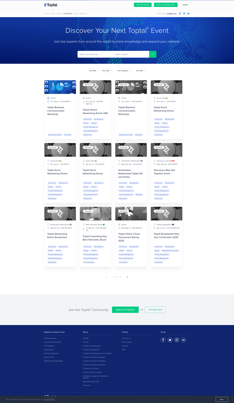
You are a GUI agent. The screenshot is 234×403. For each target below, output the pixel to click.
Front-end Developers (52, 342)
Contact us (171, 13)
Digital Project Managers (53, 361)
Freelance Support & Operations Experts (96, 377)
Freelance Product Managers (94, 361)
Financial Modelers (51, 353)
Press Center (127, 342)
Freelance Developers (92, 346)
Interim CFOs (49, 357)
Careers (125, 346)
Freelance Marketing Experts (94, 365)
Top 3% (46, 13)
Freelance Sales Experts (92, 372)
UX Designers (49, 346)
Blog (76, 13)
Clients (59, 13)
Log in (185, 5)
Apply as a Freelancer (166, 5)
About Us (83, 13)
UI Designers (49, 350)
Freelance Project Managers (94, 357)
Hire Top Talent (142, 5)
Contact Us (126, 338)
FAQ (123, 350)
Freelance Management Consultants (97, 353)
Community (68, 13)
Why (52, 13)
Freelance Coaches (90, 368)
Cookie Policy (49, 399)
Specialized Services (91, 382)
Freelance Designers (91, 350)
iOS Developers (50, 338)
